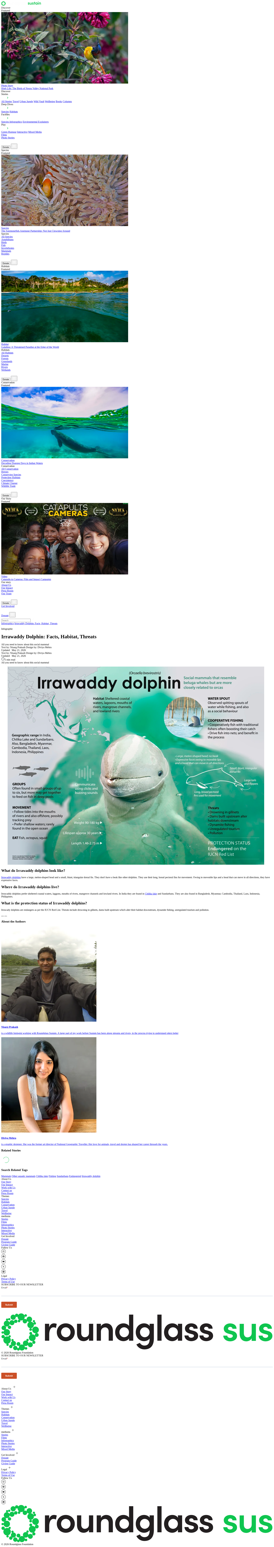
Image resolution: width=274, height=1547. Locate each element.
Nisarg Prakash (9, 1027)
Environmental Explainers (36, 121)
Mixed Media (35, 132)
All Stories (6, 101)
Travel (16, 101)
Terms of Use (8, 1281)
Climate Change (9, 483)
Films (4, 134)
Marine (4, 364)
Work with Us (8, 1187)
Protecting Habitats (10, 477)
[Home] (22, 4)
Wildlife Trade (8, 486)
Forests (4, 358)
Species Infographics (11, 121)
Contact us (6, 1190)
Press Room (7, 590)
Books (59, 101)
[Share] (5, 916)
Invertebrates (7, 248)
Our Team (6, 593)
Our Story (6, 1182)
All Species (7, 236)
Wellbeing (50, 101)
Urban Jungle (26, 101)
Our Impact (7, 588)
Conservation (8, 1204)
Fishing (52, 1176)
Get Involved (7, 606)
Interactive (22, 132)
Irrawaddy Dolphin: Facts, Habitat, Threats (35, 623)
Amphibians (7, 239)
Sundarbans (62, 1176)
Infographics (7, 623)
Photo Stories (8, 137)
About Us (6, 585)
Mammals (6, 251)
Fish (3, 245)
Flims (4, 1222)
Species (5, 111)
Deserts (5, 355)
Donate (6, 147)
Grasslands (6, 361)
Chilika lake (151, 893)
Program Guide (9, 1242)
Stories (4, 1219)
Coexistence (7, 480)
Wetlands (5, 370)
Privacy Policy (8, 1278)
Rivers (4, 367)
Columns (67, 101)
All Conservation (9, 469)
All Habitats (7, 352)
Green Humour (8, 132)
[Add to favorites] (2, 916)
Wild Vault (39, 101)
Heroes (4, 471)
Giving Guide (8, 1244)
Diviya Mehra (8, 1138)
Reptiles (5, 253)
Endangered (75, 1176)
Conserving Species (11, 474)
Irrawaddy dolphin (91, 1176)
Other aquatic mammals (23, 1176)
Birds (4, 242)
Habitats (14, 111)
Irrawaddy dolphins (11, 877)
